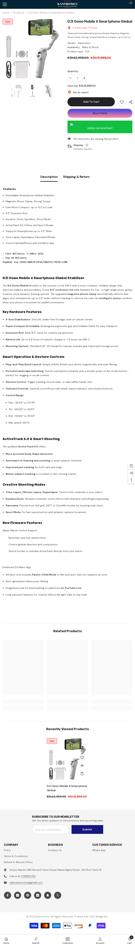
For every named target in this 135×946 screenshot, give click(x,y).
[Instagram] (17, 895)
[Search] (15, 4)
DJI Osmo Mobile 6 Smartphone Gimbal (67, 788)
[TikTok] (37, 895)
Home (6, 12)
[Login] (120, 4)
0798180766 (28, 876)
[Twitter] (57, 895)
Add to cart (92, 102)
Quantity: (73, 71)
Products (19, 12)
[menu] (5, 4)
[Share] (129, 102)
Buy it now (100, 113)
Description (49, 177)
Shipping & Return (76, 177)
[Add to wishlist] (82, 757)
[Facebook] (7, 895)
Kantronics (84, 43)
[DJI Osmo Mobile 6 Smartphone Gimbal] (67, 759)
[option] (32, 48)
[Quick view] (82, 765)
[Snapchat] (47, 895)
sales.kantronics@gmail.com (26, 882)
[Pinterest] (27, 895)
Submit (87, 829)
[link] (121, 102)
